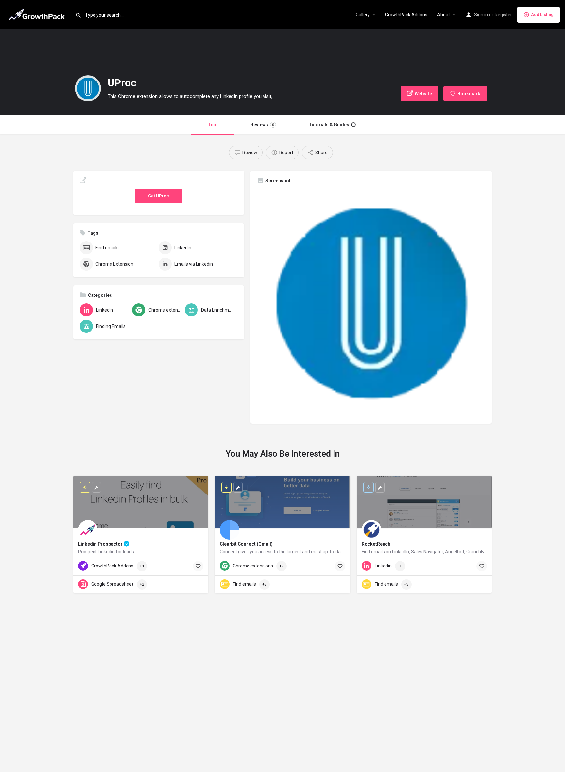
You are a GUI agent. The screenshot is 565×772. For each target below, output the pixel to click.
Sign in (481, 14)
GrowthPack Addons (406, 14)
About (443, 14)
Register (503, 14)
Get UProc (158, 195)
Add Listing (542, 14)
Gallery (363, 14)
